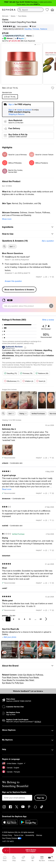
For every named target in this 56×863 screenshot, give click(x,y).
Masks (13, 16)
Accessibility (29, 835)
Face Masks (22, 16)
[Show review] (10, 400)
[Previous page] (3, 619)
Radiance (43, 29)
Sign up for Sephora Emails (14, 792)
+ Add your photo (9, 637)
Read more (6, 489)
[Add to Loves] (52, 88)
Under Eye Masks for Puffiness (30, 674)
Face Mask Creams (10, 677)
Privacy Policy (7, 835)
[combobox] (30, 10)
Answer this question (13, 281)
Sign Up (40, 797)
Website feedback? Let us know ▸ (28, 691)
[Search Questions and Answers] (4, 246)
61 (41, 619)
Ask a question (22, 26)
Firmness (36, 29)
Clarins (5, 19)
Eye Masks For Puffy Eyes (13, 683)
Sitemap (39, 835)
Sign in (11, 110)
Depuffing (27, 29)
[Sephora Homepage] (8, 9)
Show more (6, 219)
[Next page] (46, 619)
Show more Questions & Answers (19, 289)
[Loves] (47, 9)
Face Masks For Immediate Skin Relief (18, 680)
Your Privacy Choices (9, 838)
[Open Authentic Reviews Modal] (25, 347)
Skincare (5, 16)
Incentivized (6, 649)
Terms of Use (18, 835)
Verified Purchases (38, 413)
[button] (33, 36)
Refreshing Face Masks (29, 677)
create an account (24, 110)
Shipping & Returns (16, 114)
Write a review (48, 319)
